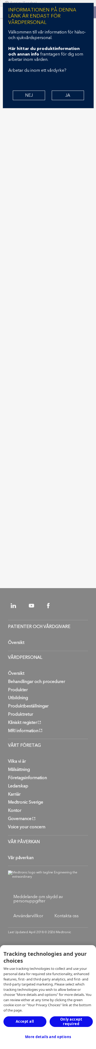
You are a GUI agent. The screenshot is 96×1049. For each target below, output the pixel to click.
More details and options (48, 1036)
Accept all (25, 1021)
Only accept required (71, 1021)
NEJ (29, 95)
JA (67, 95)
